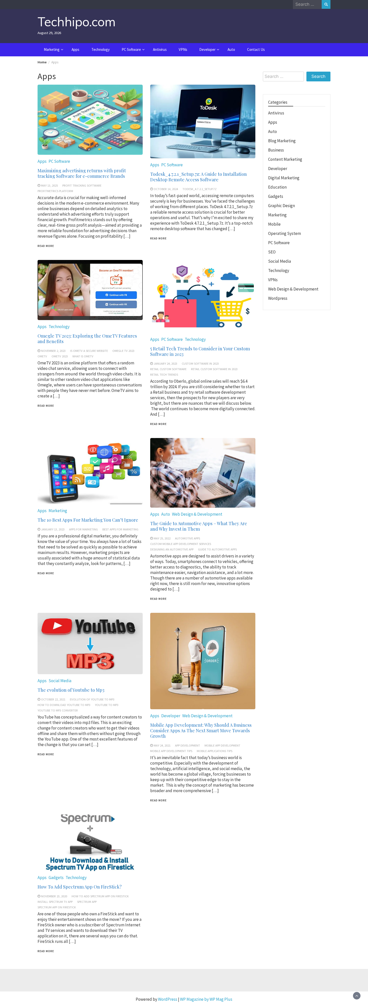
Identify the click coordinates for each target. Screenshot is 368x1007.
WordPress (167, 999)
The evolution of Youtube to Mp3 (71, 690)
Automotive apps (187, 538)
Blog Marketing (282, 140)
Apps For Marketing (83, 529)
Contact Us (256, 49)
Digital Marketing (283, 178)
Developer (207, 49)
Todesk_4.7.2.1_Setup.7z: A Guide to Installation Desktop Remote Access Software (198, 177)
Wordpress (277, 298)
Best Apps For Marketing (120, 529)
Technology (100, 49)
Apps (75, 49)
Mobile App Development (222, 745)
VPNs (183, 49)
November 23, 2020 (54, 896)
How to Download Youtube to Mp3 (64, 705)
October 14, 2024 (166, 189)
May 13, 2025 (49, 185)
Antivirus (160, 49)
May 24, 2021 (162, 745)
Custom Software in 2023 (200, 363)
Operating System (284, 233)
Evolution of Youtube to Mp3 (92, 699)
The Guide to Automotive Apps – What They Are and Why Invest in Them (198, 526)
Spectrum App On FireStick (57, 907)
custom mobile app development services (180, 544)
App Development (187, 745)
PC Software (131, 49)
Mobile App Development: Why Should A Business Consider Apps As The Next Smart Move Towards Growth (201, 730)
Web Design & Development (197, 514)
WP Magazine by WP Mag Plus (206, 999)
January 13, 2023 (53, 529)
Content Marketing (285, 159)
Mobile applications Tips (214, 751)
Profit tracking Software (81, 185)
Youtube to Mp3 (106, 705)
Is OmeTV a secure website (89, 351)
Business (276, 150)
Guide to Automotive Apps (217, 549)
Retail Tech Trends (164, 374)
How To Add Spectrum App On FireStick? (80, 887)
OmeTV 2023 (60, 356)
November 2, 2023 (53, 351)
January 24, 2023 (165, 363)
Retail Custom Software (168, 369)
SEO (272, 252)
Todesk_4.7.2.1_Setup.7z (199, 189)
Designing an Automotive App (172, 549)
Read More (46, 246)
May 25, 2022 (162, 538)
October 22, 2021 (53, 699)
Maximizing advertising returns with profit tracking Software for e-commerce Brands (82, 173)
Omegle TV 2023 (123, 351)
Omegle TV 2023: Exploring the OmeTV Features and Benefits (87, 338)
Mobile (274, 224)
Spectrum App (87, 902)
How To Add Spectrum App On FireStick (100, 896)
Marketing (52, 49)
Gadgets (56, 877)
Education (277, 187)
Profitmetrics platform (55, 191)
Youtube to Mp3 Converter (58, 710)
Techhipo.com (77, 22)
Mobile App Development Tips (171, 751)
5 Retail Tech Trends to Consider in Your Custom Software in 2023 (200, 351)
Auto (231, 49)
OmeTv (42, 356)
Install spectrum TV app (55, 902)
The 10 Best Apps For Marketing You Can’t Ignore (88, 520)
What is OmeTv (82, 356)
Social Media (60, 680)
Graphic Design (281, 205)
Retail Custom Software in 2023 (214, 369)
